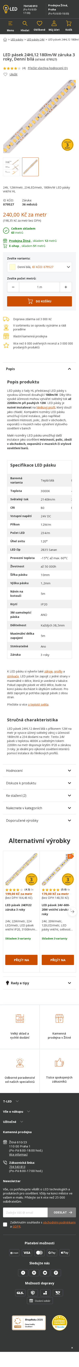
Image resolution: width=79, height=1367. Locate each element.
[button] (10, 26)
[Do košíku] (39, 301)
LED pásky (17, 39)
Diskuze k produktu (21, 783)
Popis (10, 369)
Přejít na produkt (21, 961)
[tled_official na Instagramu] (34, 1275)
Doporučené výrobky (22, 820)
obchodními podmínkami (59, 1222)
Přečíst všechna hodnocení (48, 68)
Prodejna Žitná (19, 241)
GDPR (16, 1226)
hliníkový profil (45, 407)
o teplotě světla (38, 704)
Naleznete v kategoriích (24, 808)
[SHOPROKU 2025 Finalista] (32, 1325)
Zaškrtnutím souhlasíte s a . (43, 1224)
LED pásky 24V (36, 39)
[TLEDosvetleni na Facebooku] (23, 1275)
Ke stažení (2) (16, 795)
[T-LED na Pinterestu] (56, 1275)
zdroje (48, 671)
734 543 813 (30, 6)
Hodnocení (14, 770)
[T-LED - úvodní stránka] (11, 9)
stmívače (13, 676)
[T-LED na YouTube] (45, 1275)
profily (58, 671)
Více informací (18, 1154)
